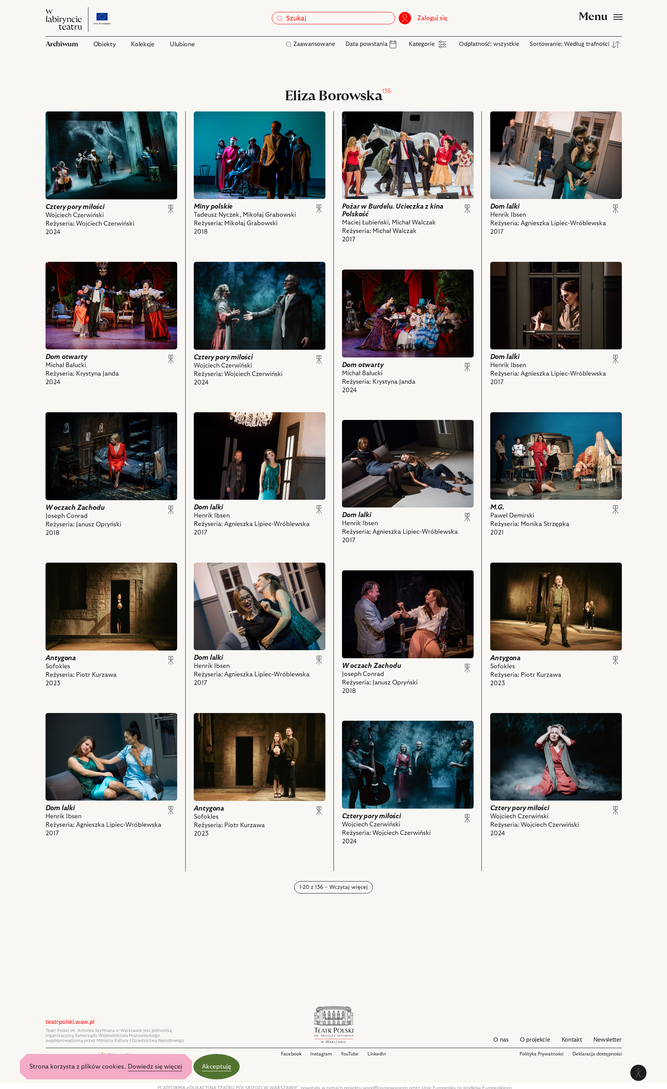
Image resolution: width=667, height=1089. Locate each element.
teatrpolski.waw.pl (70, 1022)
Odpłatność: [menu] (489, 44)
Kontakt (572, 1040)
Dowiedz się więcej (155, 1067)
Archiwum (62, 44)
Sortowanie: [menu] (569, 44)
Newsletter (607, 1040)
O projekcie (535, 1040)
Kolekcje (142, 44)
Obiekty (104, 44)
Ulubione (182, 44)
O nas (500, 1040)
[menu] (371, 44)
